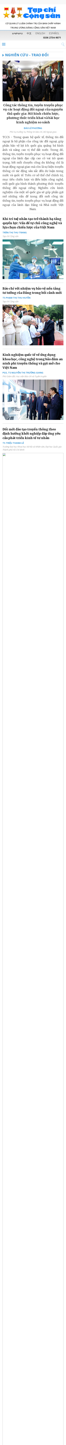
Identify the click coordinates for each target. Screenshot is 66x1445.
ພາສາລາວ (17, 33)
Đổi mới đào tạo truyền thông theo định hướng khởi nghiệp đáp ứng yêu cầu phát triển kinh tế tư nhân (31, 433)
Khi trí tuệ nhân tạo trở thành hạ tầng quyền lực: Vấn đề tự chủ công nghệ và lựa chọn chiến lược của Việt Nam (32, 223)
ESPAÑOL (54, 33)
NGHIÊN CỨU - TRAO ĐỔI (27, 55)
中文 (29, 33)
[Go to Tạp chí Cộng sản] (33, 12)
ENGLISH (40, 33)
